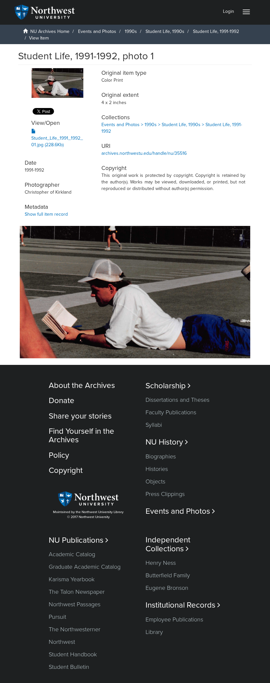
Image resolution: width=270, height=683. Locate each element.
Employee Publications (174, 619)
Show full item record (46, 214)
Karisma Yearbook (71, 579)
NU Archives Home (49, 31)
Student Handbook (73, 654)
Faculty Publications (171, 412)
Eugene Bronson (167, 587)
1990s (131, 31)
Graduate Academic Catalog (85, 566)
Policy (59, 455)
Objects (155, 481)
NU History (167, 442)
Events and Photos (97, 31)
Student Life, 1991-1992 (216, 31)
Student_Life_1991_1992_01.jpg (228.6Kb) (57, 141)
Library (154, 632)
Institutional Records (183, 605)
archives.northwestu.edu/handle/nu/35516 (144, 153)
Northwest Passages (74, 604)
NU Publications (78, 540)
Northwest (62, 641)
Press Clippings (165, 494)
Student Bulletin (69, 666)
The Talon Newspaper (77, 591)
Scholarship (168, 386)
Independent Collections (168, 544)
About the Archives (82, 385)
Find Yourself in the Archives (81, 435)
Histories (157, 469)
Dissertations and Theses (177, 399)
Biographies (161, 456)
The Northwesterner (74, 629)
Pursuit (57, 616)
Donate (61, 400)
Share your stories (80, 416)
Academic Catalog (72, 554)
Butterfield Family (168, 575)
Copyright (66, 470)
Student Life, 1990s (165, 31)
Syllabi (154, 424)
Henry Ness (161, 562)
